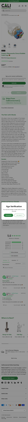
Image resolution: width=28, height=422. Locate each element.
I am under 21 (19, 215)
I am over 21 (8, 215)
